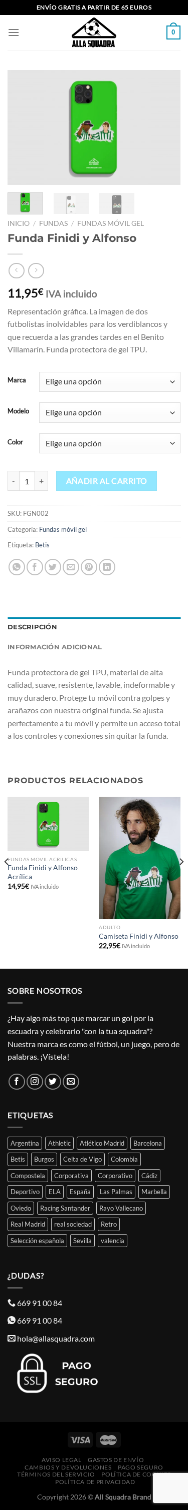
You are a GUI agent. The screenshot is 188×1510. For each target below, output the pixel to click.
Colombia (124, 1159)
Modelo (18, 411)
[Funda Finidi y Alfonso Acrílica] (48, 824)
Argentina (25, 1143)
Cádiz (149, 1176)
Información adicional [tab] (55, 647)
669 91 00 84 (39, 1303)
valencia (112, 1241)
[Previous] (24, 127)
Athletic (59, 1143)
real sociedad (73, 1224)
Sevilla (82, 1241)
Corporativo (115, 1176)
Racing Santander (65, 1208)
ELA (55, 1192)
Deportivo (25, 1192)
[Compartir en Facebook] (35, 567)
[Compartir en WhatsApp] (17, 567)
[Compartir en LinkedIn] (107, 567)
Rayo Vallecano (121, 1208)
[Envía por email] (71, 567)
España (80, 1192)
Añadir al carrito (106, 480)
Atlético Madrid (102, 1143)
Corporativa (71, 1176)
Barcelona (147, 1143)
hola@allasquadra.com (56, 1338)
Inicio (19, 223)
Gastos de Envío (116, 1460)
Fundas (53, 223)
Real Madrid (28, 1224)
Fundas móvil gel (110, 223)
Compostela (28, 1176)
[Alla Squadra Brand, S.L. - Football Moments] (94, 32)
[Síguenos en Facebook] (17, 1082)
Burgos (44, 1159)
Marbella (154, 1192)
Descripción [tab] (32, 627)
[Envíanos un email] (71, 1082)
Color (15, 442)
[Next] (164, 127)
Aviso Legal (62, 1460)
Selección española (37, 1241)
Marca (17, 380)
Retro (109, 1224)
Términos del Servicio (56, 1474)
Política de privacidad (95, 1482)
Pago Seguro (140, 1467)
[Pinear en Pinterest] (89, 567)
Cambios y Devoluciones (68, 1467)
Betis (42, 545)
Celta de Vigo (82, 1159)
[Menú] (14, 32)
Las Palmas (116, 1192)
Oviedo (21, 1208)
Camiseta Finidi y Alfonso (138, 936)
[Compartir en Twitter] (53, 567)
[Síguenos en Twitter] (53, 1082)
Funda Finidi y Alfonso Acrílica (43, 872)
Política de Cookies (136, 1474)
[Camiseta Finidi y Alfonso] (139, 858)
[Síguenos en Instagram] (35, 1082)
